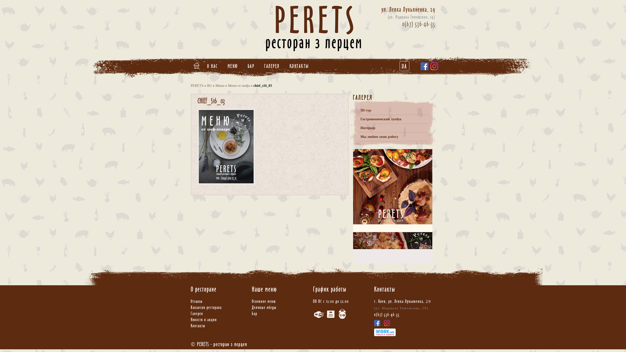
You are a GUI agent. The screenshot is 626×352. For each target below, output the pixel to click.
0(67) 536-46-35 (418, 24)
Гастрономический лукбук (381, 119)
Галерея (272, 66)
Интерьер (367, 128)
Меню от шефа (239, 86)
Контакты (299, 66)
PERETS (197, 86)
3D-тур (365, 110)
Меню (233, 66)
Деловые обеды (264, 307)
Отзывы (197, 301)
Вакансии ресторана (206, 307)
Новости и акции (204, 319)
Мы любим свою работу (379, 137)
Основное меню (264, 301)
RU (209, 86)
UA (404, 66)
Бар (251, 66)
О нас (212, 66)
